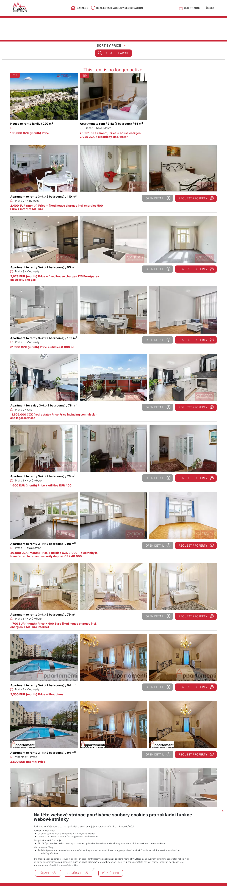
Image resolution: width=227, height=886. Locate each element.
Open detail (155, 198)
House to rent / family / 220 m (31, 123)
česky (210, 7)
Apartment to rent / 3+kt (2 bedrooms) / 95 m (43, 267)
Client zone (192, 7)
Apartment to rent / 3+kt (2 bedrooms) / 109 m (43, 338)
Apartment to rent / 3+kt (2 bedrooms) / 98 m (43, 544)
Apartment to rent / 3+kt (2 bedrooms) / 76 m (43, 476)
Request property (193, 198)
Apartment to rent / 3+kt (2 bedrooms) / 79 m (43, 614)
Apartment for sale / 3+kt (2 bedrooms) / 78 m (43, 405)
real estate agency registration (119, 7)
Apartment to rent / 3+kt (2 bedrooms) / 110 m (43, 196)
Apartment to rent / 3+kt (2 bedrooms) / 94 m (43, 685)
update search (116, 53)
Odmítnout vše (78, 873)
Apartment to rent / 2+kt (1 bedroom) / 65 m (111, 123)
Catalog (82, 7)
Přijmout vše (48, 873)
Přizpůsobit (110, 873)
